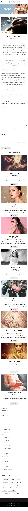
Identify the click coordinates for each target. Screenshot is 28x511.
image (12, 482)
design (5, 427)
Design (19, 479)
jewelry (19, 482)
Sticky (11, 487)
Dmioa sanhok (14, 173)
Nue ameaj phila (14, 361)
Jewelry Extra (7, 440)
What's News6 (7, 464)
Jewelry (4, 32)
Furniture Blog (7, 432)
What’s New (6, 466)
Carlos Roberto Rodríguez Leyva (16, 176)
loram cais (14, 205)
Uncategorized (7, 458)
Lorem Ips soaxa (14, 267)
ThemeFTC (18, 487)
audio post (6, 419)
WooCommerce (6, 493)
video (4, 490)
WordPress (16, 493)
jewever (6, 442)
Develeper (5, 482)
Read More (13, 184)
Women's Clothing (8, 469)
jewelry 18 (6, 437)
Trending (6, 456)
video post (6, 461)
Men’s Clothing (7, 448)
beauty (12, 479)
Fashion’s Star (7, 429)
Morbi (4, 485)
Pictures (5, 487)
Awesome (5, 479)
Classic (5, 421)
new (10, 485)
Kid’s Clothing (7, 445)
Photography (17, 485)
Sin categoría (7, 453)
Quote (5, 450)
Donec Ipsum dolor (14, 393)
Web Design (12, 490)
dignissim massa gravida (14, 299)
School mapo (14, 236)
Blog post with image (14, 330)
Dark (5, 424)
